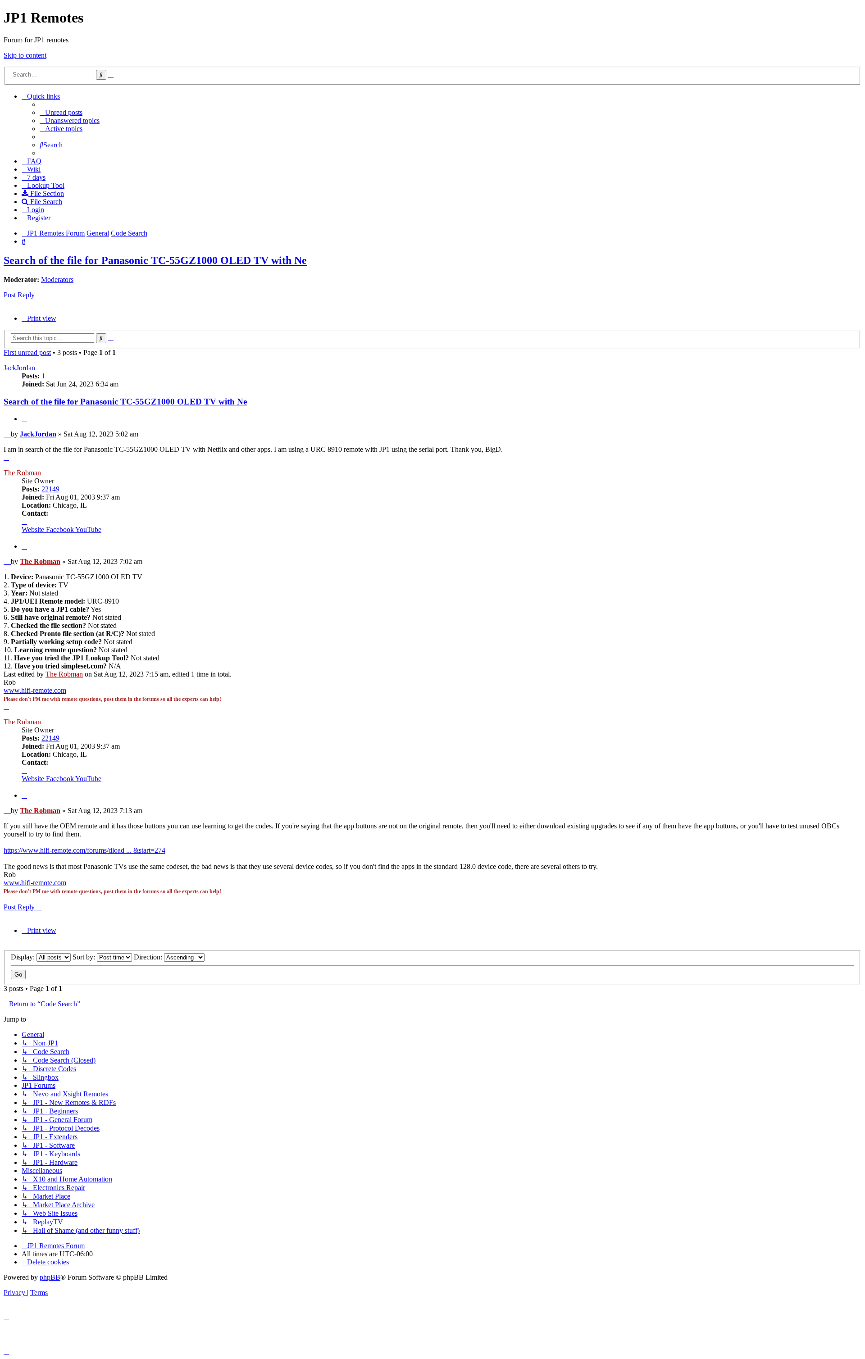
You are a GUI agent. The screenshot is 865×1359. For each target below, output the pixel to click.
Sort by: (85, 957)
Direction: (149, 957)
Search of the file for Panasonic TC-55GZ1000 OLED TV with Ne (155, 260)
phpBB (50, 1277)
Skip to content (25, 55)
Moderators (57, 279)
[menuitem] (61, 112)
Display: (23, 957)
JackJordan (19, 368)
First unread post (27, 352)
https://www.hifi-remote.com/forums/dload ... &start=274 (84, 850)
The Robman (22, 473)
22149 (50, 489)
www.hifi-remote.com (35, 690)
